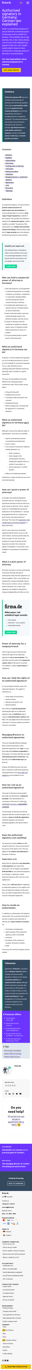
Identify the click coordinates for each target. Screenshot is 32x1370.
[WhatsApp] (17, 1094)
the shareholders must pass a (14, 804)
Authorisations (10, 160)
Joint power (9, 168)
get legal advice (11, 70)
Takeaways (9, 190)
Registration (9, 182)
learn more (11, 266)
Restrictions (9, 163)
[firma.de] (7, 1070)
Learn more (11, 632)
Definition (8, 155)
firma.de (17, 1066)
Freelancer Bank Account (12, 1056)
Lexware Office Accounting (12, 1053)
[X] (13, 1094)
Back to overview (16, 1183)
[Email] (20, 1094)
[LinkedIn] (9, 1094)
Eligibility (8, 157)
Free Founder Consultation (12, 1050)
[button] (16, 1231)
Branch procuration (11, 171)
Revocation (9, 188)
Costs (7, 185)
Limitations (9, 174)
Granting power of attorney (14, 166)
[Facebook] (6, 1094)
